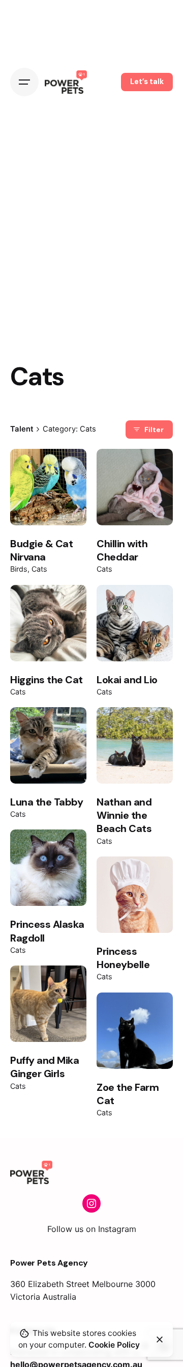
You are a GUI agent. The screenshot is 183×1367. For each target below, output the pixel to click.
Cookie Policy (114, 1345)
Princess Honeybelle (123, 958)
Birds (18, 569)
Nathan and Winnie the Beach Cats (124, 815)
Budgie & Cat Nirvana (41, 550)
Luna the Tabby (46, 802)
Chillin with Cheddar (122, 550)
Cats (39, 569)
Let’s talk (147, 81)
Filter (154, 429)
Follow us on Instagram (91, 1229)
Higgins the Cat (46, 679)
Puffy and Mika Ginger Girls (44, 1067)
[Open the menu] (24, 82)
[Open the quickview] (34, 472)
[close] (159, 1339)
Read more (48, 508)
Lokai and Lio (127, 679)
